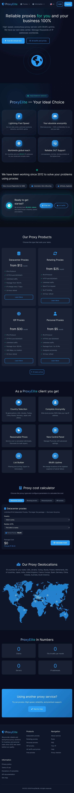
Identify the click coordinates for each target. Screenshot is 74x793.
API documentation (8, 774)
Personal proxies (47, 500)
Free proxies (30, 752)
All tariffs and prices (39, 41)
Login (60, 4)
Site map (5, 778)
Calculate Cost (61, 543)
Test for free (38, 709)
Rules (53, 739)
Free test (47, 205)
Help (52, 749)
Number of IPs (8, 524)
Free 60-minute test (14, 41)
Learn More (19, 297)
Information (39, 4)
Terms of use (6, 767)
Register (68, 4)
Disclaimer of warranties (10, 771)
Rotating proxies (32, 500)
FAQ (52, 742)
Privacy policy (6, 764)
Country (6, 516)
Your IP (53, 746)
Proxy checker (56, 752)
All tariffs (62, 205)
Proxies (25, 4)
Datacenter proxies (16, 500)
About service (56, 736)
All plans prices (38, 372)
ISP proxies (59, 500)
